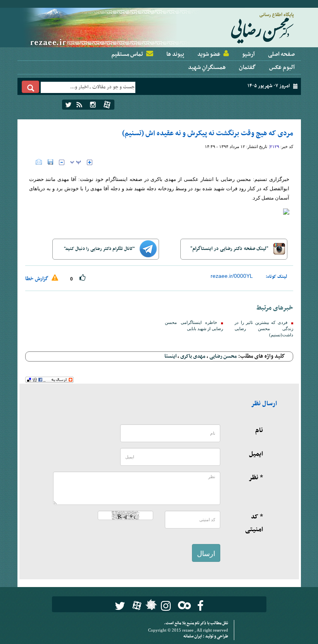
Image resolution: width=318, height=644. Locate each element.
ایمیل (256, 454)
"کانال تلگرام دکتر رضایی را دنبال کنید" (100, 249)
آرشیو (248, 54)
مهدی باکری (193, 356)
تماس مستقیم (127, 54)
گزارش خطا (37, 278)
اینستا (170, 356)
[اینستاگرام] (93, 105)
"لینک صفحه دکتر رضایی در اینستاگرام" (230, 249)
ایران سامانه (193, 636)
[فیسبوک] (200, 605)
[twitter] (68, 105)
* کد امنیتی (254, 523)
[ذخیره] (50, 162)
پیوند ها (175, 54)
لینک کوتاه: (276, 277)
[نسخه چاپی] (30, 162)
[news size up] (89, 162)
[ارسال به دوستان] (39, 162)
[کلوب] (183, 605)
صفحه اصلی (281, 54)
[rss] (79, 105)
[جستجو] (31, 87)
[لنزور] (150, 607)
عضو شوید (208, 54)
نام (259, 430)
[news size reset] (75, 162)
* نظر (256, 477)
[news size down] (61, 162)
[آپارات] (107, 105)
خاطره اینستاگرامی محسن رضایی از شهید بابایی (194, 325)
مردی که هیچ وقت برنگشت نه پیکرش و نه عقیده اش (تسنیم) (207, 133)
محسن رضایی (223, 356)
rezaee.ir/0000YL (232, 276)
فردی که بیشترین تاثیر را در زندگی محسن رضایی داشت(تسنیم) (264, 328)
